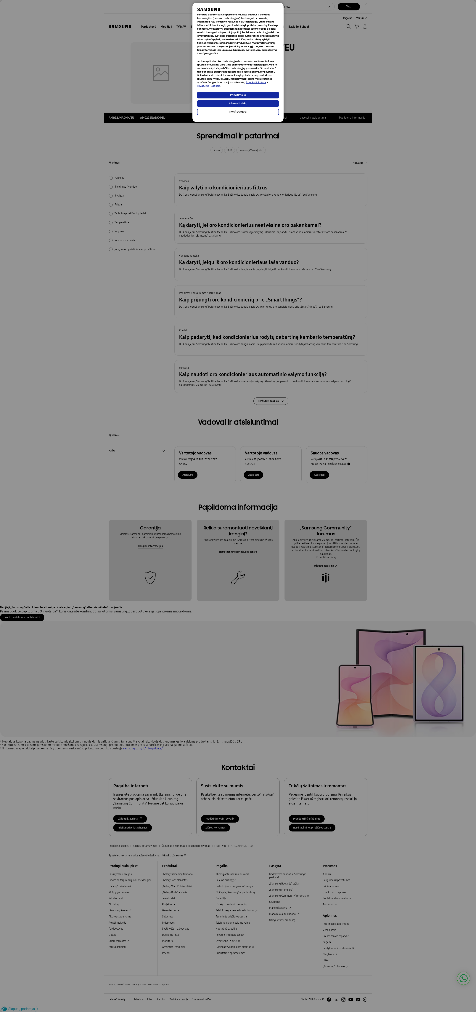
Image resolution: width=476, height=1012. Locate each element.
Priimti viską (238, 95)
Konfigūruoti (238, 112)
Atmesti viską (238, 103)
